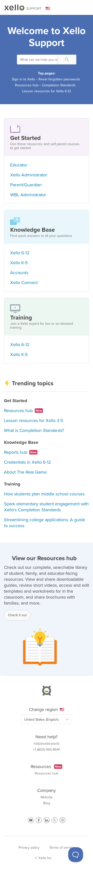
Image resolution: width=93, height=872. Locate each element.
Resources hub (26, 85)
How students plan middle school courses (44, 494)
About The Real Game (25, 472)
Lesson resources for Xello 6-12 (46, 91)
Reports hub (20, 452)
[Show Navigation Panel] (86, 9)
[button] (67, 60)
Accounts (19, 272)
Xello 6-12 (20, 253)
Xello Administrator (28, 175)
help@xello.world (46, 744)
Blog (46, 803)
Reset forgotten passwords (59, 79)
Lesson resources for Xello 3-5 (33, 420)
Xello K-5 (19, 262)
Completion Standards (59, 85)
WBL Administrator (28, 194)
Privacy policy (29, 847)
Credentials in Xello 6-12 (27, 462)
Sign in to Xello (23, 79)
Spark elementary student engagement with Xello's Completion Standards (46, 507)
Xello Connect (24, 282)
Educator (18, 165)
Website (46, 797)
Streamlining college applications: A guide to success (44, 522)
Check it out (17, 615)
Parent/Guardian (26, 185)
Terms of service (62, 847)
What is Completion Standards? (34, 430)
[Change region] (50, 8)
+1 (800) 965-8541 (46, 750)
